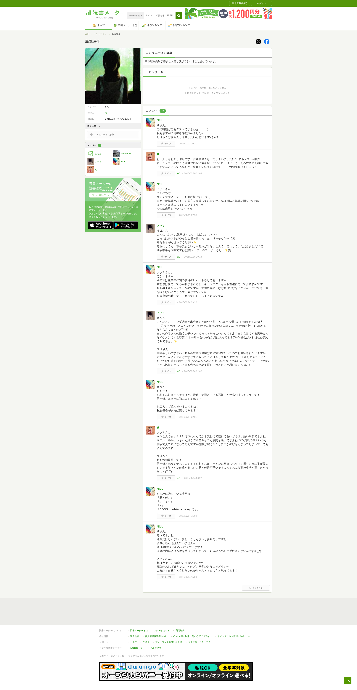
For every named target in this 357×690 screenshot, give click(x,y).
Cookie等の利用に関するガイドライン (192, 636)
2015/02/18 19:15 (193, 257)
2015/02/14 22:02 (193, 371)
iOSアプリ (156, 648)
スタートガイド (162, 630)
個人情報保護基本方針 (156, 636)
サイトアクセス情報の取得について (235, 636)
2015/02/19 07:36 (188, 215)
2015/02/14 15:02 (188, 516)
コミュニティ (100, 34)
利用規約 (180, 630)
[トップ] (87, 34)
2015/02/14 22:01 (188, 417)
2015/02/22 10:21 (188, 144)
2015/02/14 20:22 (193, 478)
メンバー (93, 145)
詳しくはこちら (100, 194)
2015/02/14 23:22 (188, 302)
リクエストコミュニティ (200, 642)
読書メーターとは (139, 630)
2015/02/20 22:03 (193, 173)
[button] (179, 15)
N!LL (160, 120)
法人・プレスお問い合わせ (168, 642)
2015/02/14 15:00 (188, 577)
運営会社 (134, 636)
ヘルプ (133, 642)
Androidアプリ (137, 648)
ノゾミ (161, 225)
